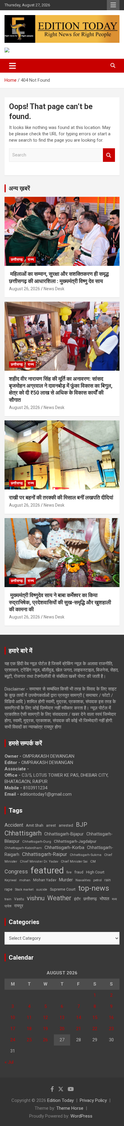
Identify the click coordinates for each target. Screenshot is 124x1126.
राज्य (31, 259)
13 (62, 1017)
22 (94, 1028)
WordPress (81, 1116)
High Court (95, 872)
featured (47, 870)
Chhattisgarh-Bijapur (64, 834)
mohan (24, 880)
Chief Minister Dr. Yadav (39, 861)
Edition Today (60, 1100)
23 (111, 1028)
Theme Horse (69, 1108)
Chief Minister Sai (74, 861)
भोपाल (104, 898)
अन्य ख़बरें (19, 188)
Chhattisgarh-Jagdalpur (75, 841)
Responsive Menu (113, 5)
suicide (41, 890)
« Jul (9, 1062)
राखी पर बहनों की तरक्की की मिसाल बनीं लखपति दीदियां (61, 497)
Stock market (24, 890)
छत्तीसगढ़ (90, 898)
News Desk (54, 288)
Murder (66, 879)
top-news (93, 888)
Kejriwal (11, 880)
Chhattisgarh (23, 833)
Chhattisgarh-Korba (64, 847)
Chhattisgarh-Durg (36, 841)
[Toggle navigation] (12, 66)
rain (107, 880)
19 (45, 1028)
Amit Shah (34, 825)
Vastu (19, 899)
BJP (81, 824)
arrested (66, 825)
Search (109, 155)
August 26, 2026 (24, 288)
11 (29, 1017)
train (8, 899)
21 (78, 1028)
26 (45, 1040)
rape (8, 889)
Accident (14, 825)
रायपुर (18, 905)
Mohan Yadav (44, 880)
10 (12, 1017)
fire (69, 872)
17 (12, 1028)
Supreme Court (63, 889)
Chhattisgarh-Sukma (85, 855)
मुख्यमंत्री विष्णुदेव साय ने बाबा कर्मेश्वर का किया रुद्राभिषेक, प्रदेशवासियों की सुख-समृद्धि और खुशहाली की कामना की (60, 602)
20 (62, 1028)
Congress (16, 871)
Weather (59, 898)
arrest (51, 825)
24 (12, 1040)
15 (94, 1017)
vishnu (36, 898)
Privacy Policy (93, 1100)
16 (111, 1017)
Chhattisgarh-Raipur (44, 854)
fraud (78, 872)
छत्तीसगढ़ (17, 259)
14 (78, 1017)
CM (93, 861)
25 (29, 1040)
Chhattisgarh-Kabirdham (23, 848)
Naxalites (83, 880)
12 (45, 1017)
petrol (97, 880)
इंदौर (77, 899)
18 (29, 1028)
